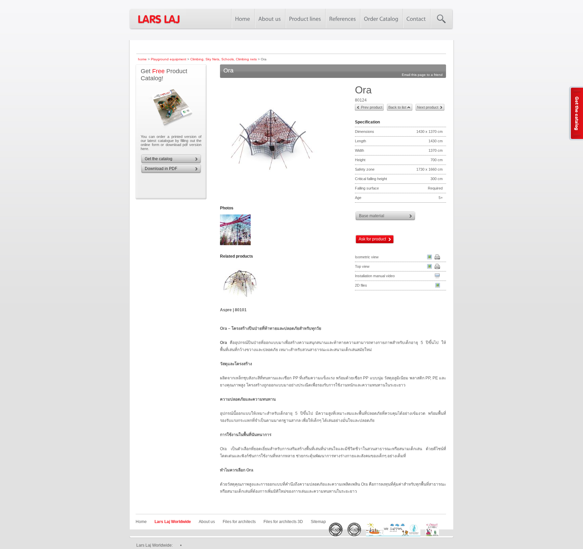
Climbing (196, 59)
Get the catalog (158, 158)
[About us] (269, 18)
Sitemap (318, 521)
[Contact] (416, 18)
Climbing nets (246, 59)
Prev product (371, 107)
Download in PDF (161, 168)
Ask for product (372, 239)
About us (207, 521)
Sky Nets (212, 59)
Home (141, 521)
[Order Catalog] (381, 18)
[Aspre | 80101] (253, 285)
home (142, 59)
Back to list (397, 107)
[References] (342, 18)
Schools (227, 59)
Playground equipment (168, 59)
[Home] (242, 18)
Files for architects (239, 521)
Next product (427, 107)
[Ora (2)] (235, 244)
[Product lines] (305, 18)
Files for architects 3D (283, 521)
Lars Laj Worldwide (173, 521)
